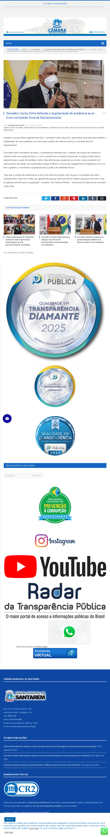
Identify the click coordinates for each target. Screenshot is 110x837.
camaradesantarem (15, 125)
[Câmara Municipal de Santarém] (55, 26)
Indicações (91, 128)
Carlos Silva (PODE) (78, 128)
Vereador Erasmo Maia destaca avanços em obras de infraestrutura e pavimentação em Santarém (54, 6)
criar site (21, 802)
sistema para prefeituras (39, 802)
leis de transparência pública (49, 806)
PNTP (15, 812)
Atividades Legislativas (59, 128)
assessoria (70, 802)
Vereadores (8, 130)
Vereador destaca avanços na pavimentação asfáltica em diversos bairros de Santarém (90, 239)
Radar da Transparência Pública (35, 812)
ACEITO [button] (9, 819)
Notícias (100, 128)
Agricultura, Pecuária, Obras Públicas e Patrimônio (26, 128)
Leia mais (34, 828)
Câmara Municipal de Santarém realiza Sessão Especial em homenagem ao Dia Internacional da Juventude (20, 241)
